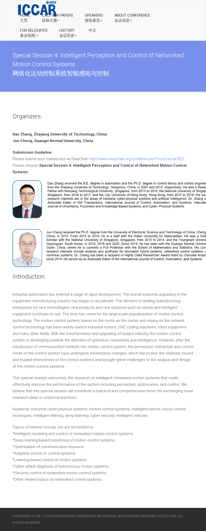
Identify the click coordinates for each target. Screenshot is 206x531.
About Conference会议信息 (132, 18)
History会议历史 (66, 33)
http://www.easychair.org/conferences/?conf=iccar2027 (136, 159)
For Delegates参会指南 (33, 33)
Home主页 (25, 18)
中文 (92, 30)
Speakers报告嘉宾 (94, 18)
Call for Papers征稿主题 (57, 18)
